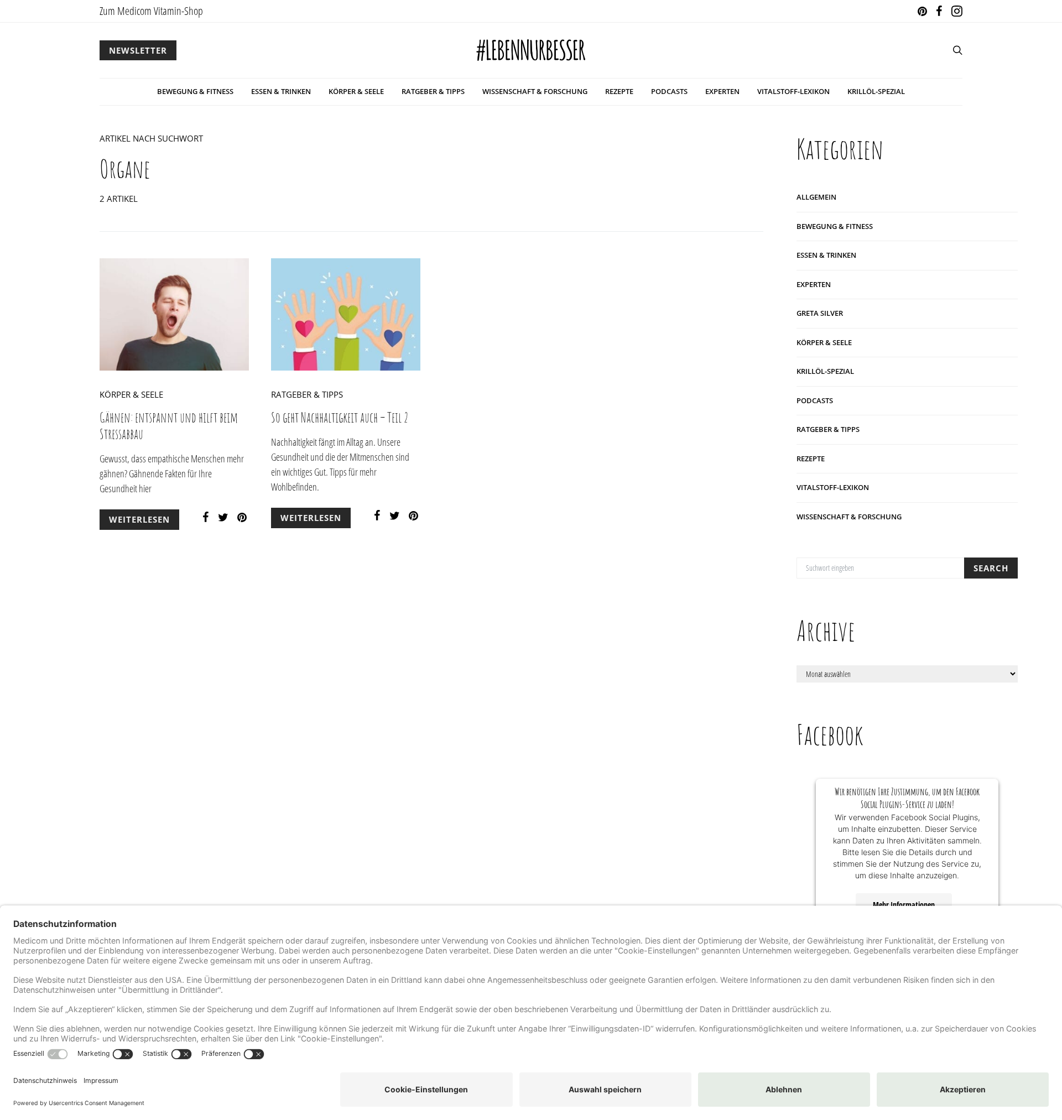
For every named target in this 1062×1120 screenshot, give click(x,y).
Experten (722, 91)
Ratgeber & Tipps (433, 91)
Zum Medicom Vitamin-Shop (151, 10)
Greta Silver (819, 313)
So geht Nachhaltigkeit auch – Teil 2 (339, 417)
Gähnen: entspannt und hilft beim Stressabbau (169, 425)
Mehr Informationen (904, 904)
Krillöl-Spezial (876, 91)
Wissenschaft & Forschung (534, 91)
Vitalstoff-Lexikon (793, 91)
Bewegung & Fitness (195, 91)
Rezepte (619, 91)
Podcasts (669, 91)
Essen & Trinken (281, 91)
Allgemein (816, 197)
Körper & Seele (356, 91)
